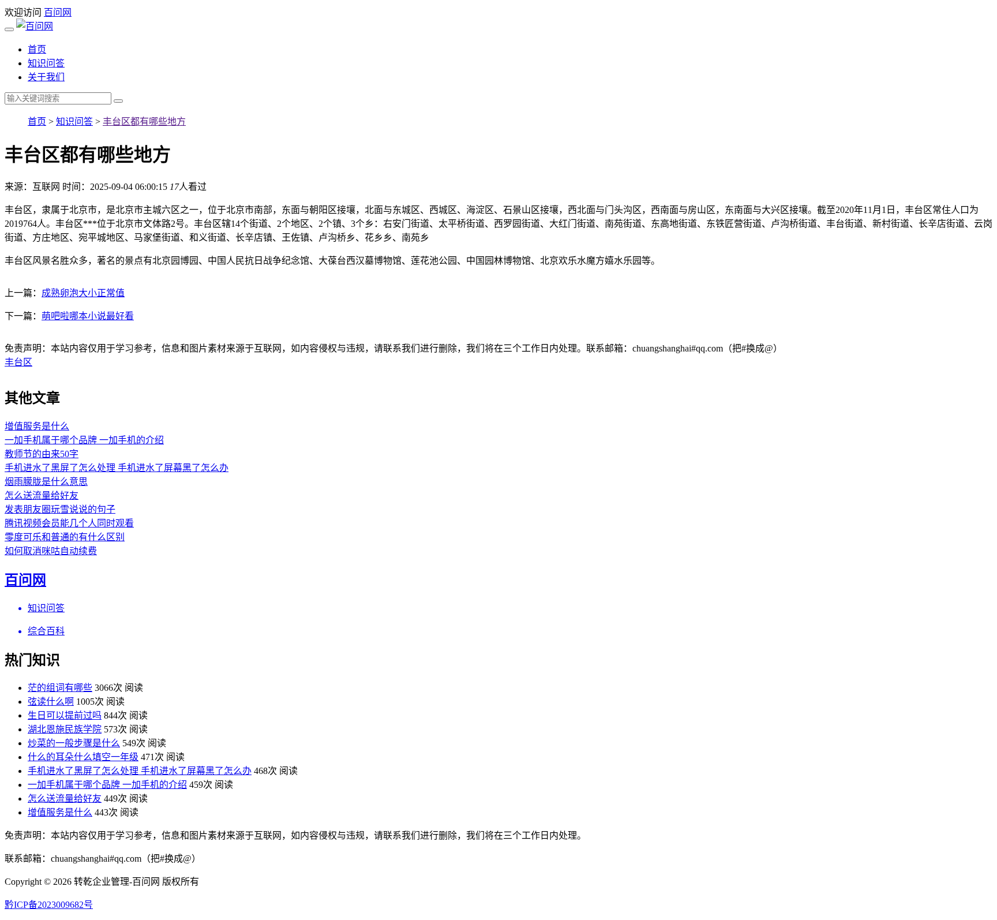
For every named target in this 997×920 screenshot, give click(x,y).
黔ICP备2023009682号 (49, 905)
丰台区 (18, 362)
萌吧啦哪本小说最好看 (88, 316)
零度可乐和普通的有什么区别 (65, 537)
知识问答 (46, 63)
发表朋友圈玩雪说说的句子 (60, 509)
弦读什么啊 (51, 701)
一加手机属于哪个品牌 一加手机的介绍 (84, 440)
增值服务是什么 (37, 426)
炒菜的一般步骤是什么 (74, 743)
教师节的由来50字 (41, 454)
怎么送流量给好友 (41, 495)
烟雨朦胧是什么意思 (46, 482)
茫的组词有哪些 (60, 688)
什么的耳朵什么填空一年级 (83, 757)
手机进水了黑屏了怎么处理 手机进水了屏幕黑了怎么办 (116, 468)
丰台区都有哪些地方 (144, 121)
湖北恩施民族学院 (65, 729)
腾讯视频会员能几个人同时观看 (69, 523)
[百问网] (34, 26)
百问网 (58, 12)
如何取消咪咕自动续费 (51, 551)
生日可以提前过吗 (65, 715)
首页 (37, 49)
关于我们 (46, 77)
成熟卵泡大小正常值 (83, 293)
